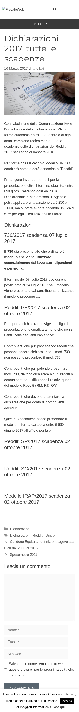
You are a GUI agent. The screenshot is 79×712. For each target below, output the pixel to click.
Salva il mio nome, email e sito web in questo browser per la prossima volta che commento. (41, 669)
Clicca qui (57, 707)
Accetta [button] (67, 701)
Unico (50, 535)
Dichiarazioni (20, 529)
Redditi (37, 535)
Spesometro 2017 (23, 555)
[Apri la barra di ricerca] (54, 9)
